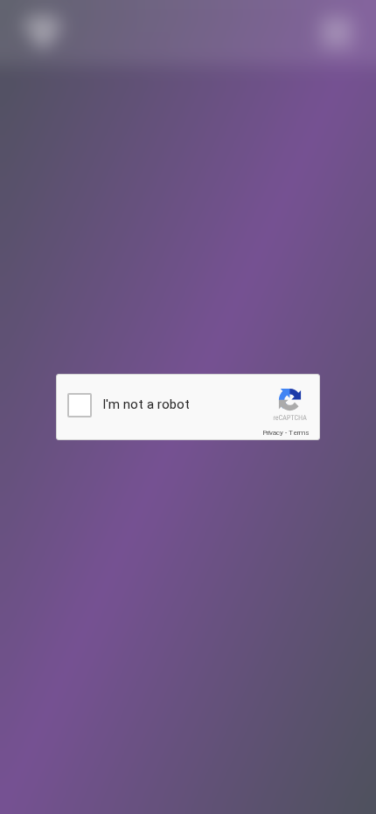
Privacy (272, 433)
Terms (299, 433)
